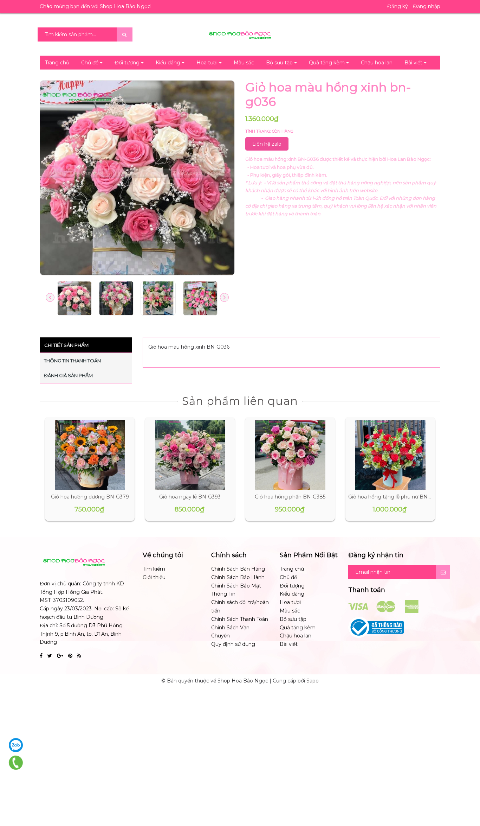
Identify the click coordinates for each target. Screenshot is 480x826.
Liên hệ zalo (266, 144)
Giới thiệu (154, 577)
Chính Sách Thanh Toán (239, 619)
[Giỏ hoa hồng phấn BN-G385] (290, 455)
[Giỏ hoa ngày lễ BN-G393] (190, 455)
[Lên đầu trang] (466, 791)
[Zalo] (16, 745)
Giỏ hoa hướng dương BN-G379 (90, 497)
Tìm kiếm (154, 569)
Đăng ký (397, 6)
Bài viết (414, 62)
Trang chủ (57, 62)
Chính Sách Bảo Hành (238, 577)
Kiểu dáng (169, 62)
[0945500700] (16, 763)
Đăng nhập (426, 6)
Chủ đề (90, 62)
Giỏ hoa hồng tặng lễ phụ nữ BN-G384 (395, 497)
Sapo (312, 681)
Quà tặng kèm (327, 62)
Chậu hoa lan (377, 62)
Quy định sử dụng (233, 644)
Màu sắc (244, 62)
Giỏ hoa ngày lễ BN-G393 (190, 497)
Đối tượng (128, 62)
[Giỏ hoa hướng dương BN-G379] (90, 455)
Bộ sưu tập (280, 62)
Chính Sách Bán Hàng (238, 569)
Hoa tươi (207, 62)
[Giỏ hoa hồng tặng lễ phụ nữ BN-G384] (390, 455)
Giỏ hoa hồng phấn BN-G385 (290, 497)
